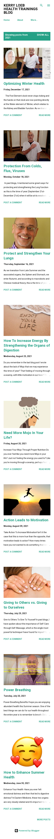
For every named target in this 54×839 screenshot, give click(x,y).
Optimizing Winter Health (24, 83)
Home (7, 20)
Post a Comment (13, 115)
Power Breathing (17, 690)
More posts (43, 819)
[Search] (41, 5)
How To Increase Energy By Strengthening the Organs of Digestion (27, 345)
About (20, 20)
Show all (43, 34)
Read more (44, 115)
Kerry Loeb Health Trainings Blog (21, 9)
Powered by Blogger (28, 830)
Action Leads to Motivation (26, 520)
